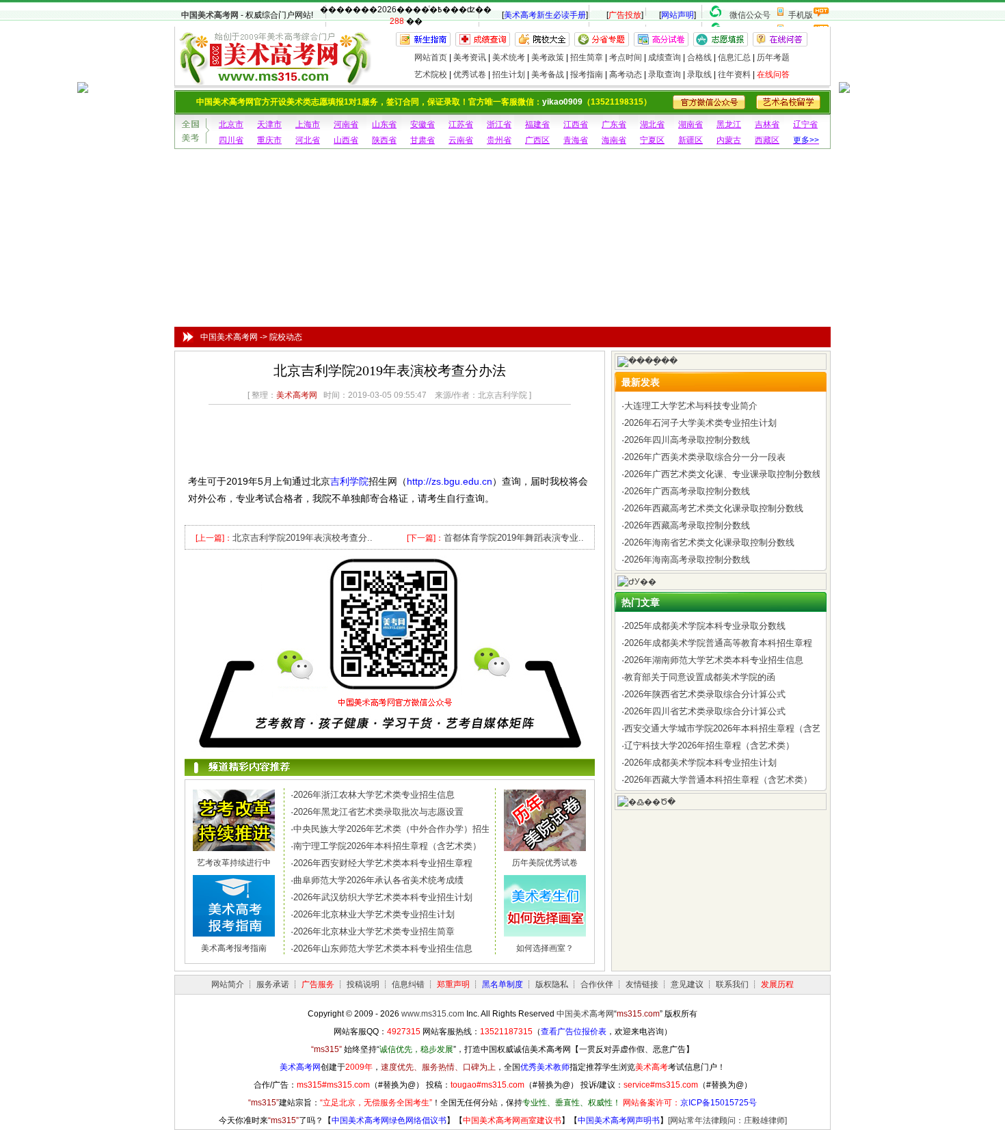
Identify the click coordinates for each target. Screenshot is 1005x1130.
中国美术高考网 (210, 15)
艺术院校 (430, 74)
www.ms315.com (432, 1014)
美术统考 (508, 57)
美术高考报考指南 (234, 948)
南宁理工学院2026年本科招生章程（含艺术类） (387, 846)
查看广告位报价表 (573, 1031)
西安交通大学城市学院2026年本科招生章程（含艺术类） (736, 728)
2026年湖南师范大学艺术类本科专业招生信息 (713, 660)
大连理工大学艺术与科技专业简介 (691, 406)
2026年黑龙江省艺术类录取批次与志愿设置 (378, 812)
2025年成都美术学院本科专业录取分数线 (705, 626)
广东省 (614, 124)
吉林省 (767, 124)
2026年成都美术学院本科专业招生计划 (700, 762)
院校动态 (285, 337)
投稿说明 (363, 984)
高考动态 (625, 74)
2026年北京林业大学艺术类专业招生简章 (374, 931)
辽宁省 (805, 124)
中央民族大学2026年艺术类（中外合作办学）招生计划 (400, 829)
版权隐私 (551, 984)
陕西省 (384, 140)
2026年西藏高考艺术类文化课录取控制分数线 (713, 508)
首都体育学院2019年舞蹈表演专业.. (514, 538)
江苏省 (460, 124)
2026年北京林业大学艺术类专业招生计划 (374, 914)
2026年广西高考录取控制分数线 (687, 491)
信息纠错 (408, 984)
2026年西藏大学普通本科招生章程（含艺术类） (718, 780)
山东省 (384, 124)
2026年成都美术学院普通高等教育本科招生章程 (718, 643)
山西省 (346, 140)
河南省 (346, 124)
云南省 (460, 140)
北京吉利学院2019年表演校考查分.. (302, 538)
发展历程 (777, 984)
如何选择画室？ (545, 948)
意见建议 (687, 984)
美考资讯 (469, 57)
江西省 (575, 124)
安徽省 (422, 124)
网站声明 (677, 15)
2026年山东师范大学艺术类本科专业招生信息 (382, 948)
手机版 (800, 15)
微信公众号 (749, 15)
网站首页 (430, 57)
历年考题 (773, 57)
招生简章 (586, 57)
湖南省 (690, 124)
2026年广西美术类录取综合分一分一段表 (705, 457)
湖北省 (652, 124)
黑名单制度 (502, 984)
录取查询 (664, 74)
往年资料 (734, 74)
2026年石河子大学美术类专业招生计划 (700, 423)
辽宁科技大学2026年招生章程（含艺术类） (709, 745)
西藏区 (767, 140)
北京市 (231, 124)
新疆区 (690, 140)
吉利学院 (349, 481)
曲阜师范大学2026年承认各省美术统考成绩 (378, 880)
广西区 (537, 140)
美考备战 (547, 74)
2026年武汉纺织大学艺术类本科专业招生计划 (382, 897)
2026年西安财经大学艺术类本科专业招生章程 (382, 863)
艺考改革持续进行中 (234, 862)
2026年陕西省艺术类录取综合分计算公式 (705, 694)
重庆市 (269, 140)
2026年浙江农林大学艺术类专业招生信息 (374, 795)
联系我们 (732, 984)
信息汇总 (734, 57)
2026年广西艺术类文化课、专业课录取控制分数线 (722, 474)
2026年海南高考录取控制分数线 (687, 559)
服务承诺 (272, 984)
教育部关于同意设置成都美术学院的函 (699, 677)
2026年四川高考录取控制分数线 (687, 440)
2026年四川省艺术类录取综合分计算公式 (705, 711)
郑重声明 (453, 984)
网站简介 (227, 984)
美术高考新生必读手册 (545, 15)
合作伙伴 (596, 984)
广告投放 (624, 15)
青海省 (575, 140)
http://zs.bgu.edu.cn (449, 481)
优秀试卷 (469, 74)
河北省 (307, 140)
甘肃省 (422, 140)
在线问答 (773, 74)
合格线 (699, 57)
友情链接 (642, 984)
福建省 (537, 124)
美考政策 (547, 57)
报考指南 (586, 74)
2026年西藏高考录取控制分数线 (687, 525)
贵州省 (499, 140)
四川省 (231, 140)
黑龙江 (728, 124)
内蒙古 (728, 140)
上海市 (307, 124)
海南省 (614, 140)
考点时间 (625, 57)
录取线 (699, 74)
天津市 (269, 124)
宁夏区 (652, 140)
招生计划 (508, 74)
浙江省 (499, 124)
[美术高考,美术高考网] (273, 79)
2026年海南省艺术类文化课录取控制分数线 (709, 542)
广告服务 (318, 984)
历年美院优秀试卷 (545, 862)
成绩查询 (664, 57)
